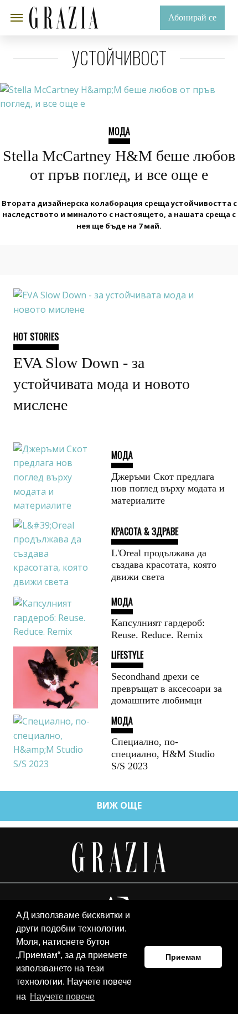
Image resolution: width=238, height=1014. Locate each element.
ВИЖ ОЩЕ (119, 805)
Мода (119, 131)
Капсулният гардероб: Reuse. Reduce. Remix (158, 628)
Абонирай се (192, 17)
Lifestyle (127, 654)
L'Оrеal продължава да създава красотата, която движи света (163, 564)
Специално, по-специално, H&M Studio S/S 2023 (163, 753)
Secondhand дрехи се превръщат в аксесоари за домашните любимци (166, 688)
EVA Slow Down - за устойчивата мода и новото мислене (101, 383)
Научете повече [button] (62, 996)
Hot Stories (36, 336)
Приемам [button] (183, 957)
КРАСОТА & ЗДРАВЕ (144, 531)
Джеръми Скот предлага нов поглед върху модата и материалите (168, 488)
